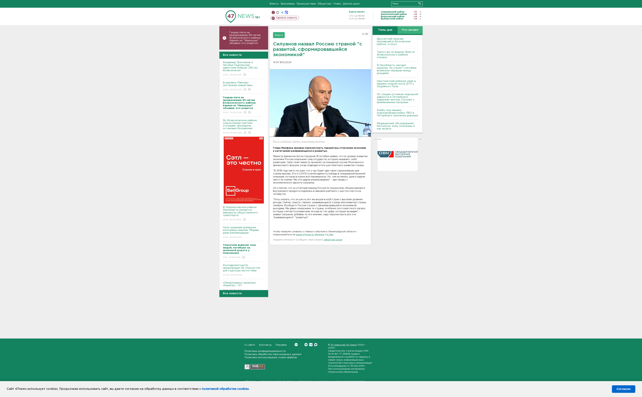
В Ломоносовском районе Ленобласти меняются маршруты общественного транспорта (240, 213)
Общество (324, 4)
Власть (274, 4)
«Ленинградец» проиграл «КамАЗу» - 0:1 (239, 286)
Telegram (310, 344)
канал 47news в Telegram (310, 235)
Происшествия (306, 4)
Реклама (281, 345)
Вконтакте (306, 344)
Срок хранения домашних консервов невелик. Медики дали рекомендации (241, 232)
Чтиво (337, 4)
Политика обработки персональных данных (273, 354)
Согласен (624, 389)
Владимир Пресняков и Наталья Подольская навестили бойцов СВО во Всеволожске (240, 68)
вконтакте (277, 12)
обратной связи (333, 240)
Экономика (288, 4)
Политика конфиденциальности (265, 351)
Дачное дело (351, 4)
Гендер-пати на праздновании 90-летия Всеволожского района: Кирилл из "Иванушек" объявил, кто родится (245, 37)
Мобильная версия (273, 12)
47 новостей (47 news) (344, 345)
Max (315, 344)
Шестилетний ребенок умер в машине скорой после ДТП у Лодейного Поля (396, 84)
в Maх (330, 235)
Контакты (265, 345)
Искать (419, 3)
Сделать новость (286, 18)
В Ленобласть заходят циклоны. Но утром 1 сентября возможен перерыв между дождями (396, 69)
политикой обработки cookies (225, 389)
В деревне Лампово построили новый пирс (238, 86)
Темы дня (385, 30)
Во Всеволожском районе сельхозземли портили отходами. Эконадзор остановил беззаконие (240, 126)
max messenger (286, 12)
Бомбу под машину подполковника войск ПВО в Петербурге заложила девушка (397, 113)
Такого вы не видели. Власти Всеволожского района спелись (396, 54)
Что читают (410, 30)
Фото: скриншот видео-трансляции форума (299, 142)
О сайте (249, 345)
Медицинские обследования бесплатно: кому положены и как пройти (396, 126)
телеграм (282, 12)
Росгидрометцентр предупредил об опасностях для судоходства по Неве (241, 270)
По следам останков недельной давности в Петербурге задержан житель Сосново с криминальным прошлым (397, 98)
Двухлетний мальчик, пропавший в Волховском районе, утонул (393, 41)
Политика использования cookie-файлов (270, 357)
